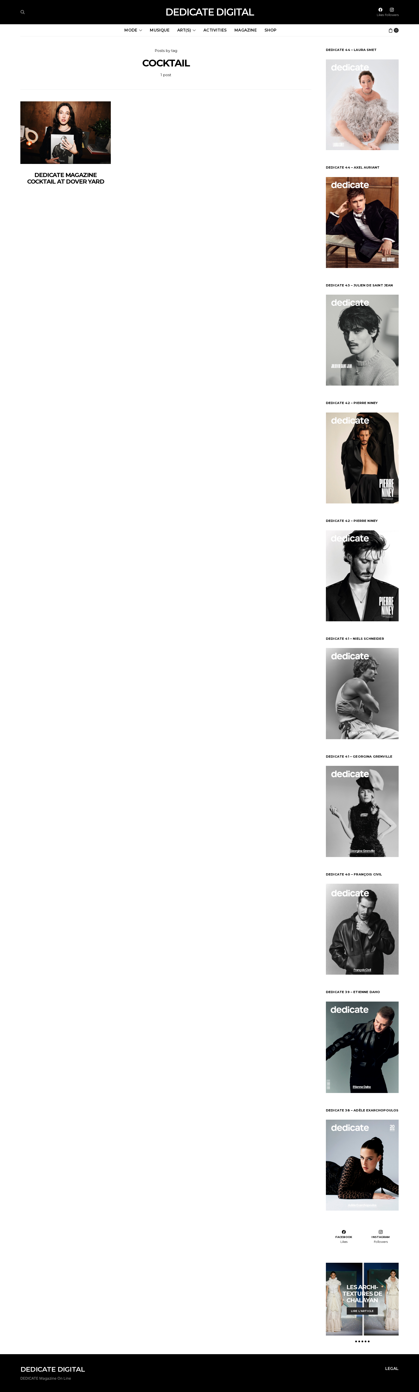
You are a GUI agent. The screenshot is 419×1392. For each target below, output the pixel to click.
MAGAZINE (245, 30)
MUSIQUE (159, 30)
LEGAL (392, 1368)
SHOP (271, 30)
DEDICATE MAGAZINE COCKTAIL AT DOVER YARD (65, 178)
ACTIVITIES (215, 30)
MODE (130, 30)
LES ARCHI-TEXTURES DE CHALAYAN (362, 1294)
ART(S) (184, 30)
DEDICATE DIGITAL (209, 12)
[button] (356, 1341)
